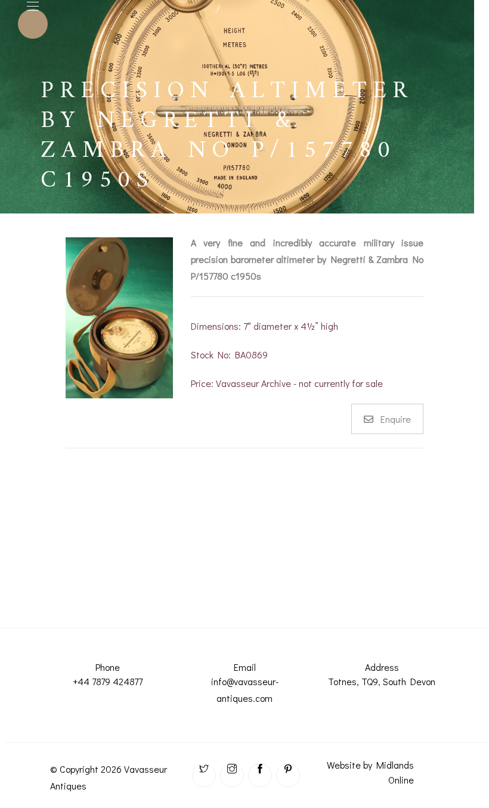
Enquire (395, 419)
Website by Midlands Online (370, 772)
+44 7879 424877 (108, 681)
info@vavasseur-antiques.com (244, 689)
